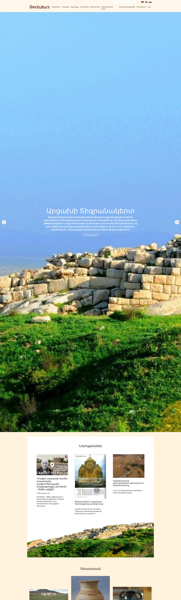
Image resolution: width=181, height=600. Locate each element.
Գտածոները (84, 7)
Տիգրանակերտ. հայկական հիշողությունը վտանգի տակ (89, 502)
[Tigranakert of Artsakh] (39, 6)
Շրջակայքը (74, 7)
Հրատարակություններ (127, 7)
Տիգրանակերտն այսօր (107, 8)
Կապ (149, 7)
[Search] (135, 2)
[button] (4, 222)
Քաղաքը (66, 7)
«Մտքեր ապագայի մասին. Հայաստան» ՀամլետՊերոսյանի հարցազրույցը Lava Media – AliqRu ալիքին (52, 484)
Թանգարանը (95, 7)
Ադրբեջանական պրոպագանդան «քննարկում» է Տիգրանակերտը (128, 483)
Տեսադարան (141, 7)
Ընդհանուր (56, 7)
